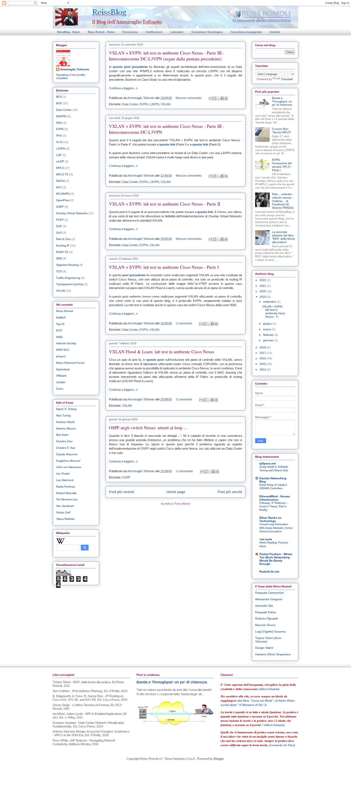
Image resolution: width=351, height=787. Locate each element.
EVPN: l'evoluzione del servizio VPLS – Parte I (282, 165)
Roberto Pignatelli (266, 618)
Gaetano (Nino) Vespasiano (273, 654)
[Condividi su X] (218, 98)
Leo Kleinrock (65, 480)
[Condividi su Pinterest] (226, 98)
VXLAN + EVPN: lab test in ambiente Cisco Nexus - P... (273, 311)
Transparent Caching (69, 284)
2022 (263, 280)
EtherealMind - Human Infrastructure (274, 498)
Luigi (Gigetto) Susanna (270, 631)
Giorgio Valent (264, 647)
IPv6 (59, 135)
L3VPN (154, 104)
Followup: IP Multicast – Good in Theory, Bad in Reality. (273, 506)
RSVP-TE (62, 252)
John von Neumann (68, 467)
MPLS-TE (62, 174)
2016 (263, 358)
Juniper (61, 382)
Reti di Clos (63, 239)
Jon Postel (62, 473)
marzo (267, 329)
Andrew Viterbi (65, 422)
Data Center (130, 104)
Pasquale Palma (265, 612)
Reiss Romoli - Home (101, 32)
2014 (263, 369)
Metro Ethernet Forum (70, 362)
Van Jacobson (65, 506)
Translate (287, 79)
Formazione (130, 32)
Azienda (275, 32)
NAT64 (60, 181)
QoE (59, 226)
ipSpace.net (267, 463)
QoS (59, 232)
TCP (59, 271)
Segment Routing (67, 264)
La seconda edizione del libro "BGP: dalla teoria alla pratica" (283, 237)
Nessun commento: (189, 98)
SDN (59, 258)
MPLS (60, 168)
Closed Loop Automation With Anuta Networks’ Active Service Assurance (276, 528)
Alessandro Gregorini (268, 599)
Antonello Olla (264, 605)
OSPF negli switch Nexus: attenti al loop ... (148, 427)
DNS (59, 122)
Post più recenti (121, 492)
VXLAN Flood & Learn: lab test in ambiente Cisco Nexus (161, 351)
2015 (263, 363)
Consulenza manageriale (246, 32)
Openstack (63, 369)
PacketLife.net (269, 571)
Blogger (219, 758)
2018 (263, 347)
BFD (59, 96)
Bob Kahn (62, 434)
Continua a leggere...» (123, 88)
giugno (268, 323)
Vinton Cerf (63, 512)
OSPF (126, 477)
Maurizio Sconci (265, 625)
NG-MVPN (62, 193)
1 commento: (185, 471)
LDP (59, 155)
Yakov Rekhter (65, 519)
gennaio (268, 340)
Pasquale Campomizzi (269, 592)
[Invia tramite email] (211, 98)
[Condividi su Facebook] (222, 98)
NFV (59, 187)
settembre (270, 301)
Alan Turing (63, 415)
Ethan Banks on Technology (270, 519)
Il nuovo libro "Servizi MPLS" (281, 130)
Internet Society (66, 343)
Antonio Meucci (66, 428)
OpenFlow (62, 200)
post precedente (133, 275)
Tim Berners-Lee (67, 499)
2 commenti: (184, 323)
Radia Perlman (65, 486)
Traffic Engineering (68, 277)
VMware (61, 375)
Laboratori (176, 32)
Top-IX (60, 324)
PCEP (60, 219)
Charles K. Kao (65, 447)
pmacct (60, 356)
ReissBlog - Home (68, 32)
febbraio (268, 334)
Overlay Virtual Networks (72, 213)
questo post (155, 359)
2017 (263, 352)
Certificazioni (154, 32)
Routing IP (62, 245)
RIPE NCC (62, 349)
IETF (59, 330)
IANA (59, 337)
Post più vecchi (230, 492)
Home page (175, 492)
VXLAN (166, 104)
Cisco (59, 388)
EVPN (144, 104)
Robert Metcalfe (66, 493)
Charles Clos (64, 441)
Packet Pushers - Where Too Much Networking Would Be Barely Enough (275, 558)
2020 (263, 291)
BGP (59, 103)
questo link (167, 144)
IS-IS (59, 142)
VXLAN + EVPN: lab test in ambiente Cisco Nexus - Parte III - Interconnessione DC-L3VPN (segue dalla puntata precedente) (166, 56)
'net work (265, 539)
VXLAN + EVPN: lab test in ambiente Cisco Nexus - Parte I (164, 267)
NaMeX (61, 317)
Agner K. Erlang (66, 409)
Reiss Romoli (64, 311)
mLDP (60, 161)
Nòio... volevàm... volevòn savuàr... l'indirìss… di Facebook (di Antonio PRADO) (283, 200)
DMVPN (61, 116)
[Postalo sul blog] (214, 98)
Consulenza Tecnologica (207, 32)
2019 (263, 296)
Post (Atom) (182, 503)
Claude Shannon (67, 454)
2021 (263, 285)
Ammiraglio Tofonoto (74, 69)
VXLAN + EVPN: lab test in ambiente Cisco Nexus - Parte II (164, 204)
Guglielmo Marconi (68, 460)
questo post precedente (130, 66)
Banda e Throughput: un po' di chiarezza (282, 101)
